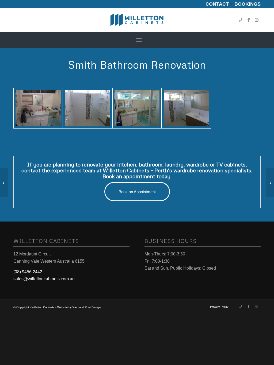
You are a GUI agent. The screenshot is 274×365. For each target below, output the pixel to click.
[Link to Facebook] (249, 20)
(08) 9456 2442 (27, 272)
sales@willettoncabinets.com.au (44, 279)
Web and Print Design (87, 307)
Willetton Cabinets (43, 307)
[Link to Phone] (241, 20)
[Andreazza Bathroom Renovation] (270, 182)
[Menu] (139, 40)
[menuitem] (217, 4)
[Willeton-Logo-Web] (137, 20)
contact (30, 170)
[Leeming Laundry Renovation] (4, 182)
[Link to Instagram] (257, 20)
